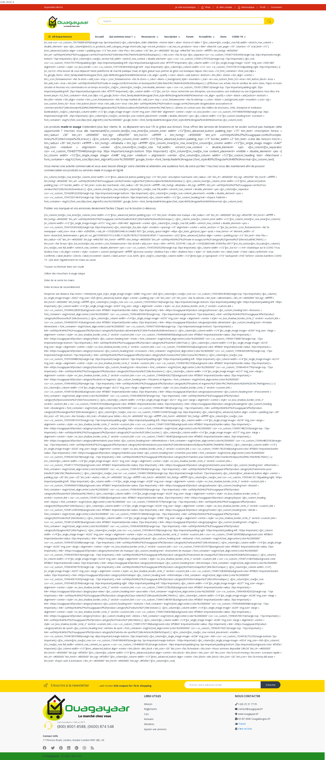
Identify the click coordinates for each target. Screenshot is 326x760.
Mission (148, 704)
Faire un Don (244, 728)
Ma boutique (248, 7)
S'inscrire (270, 684)
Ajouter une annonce (155, 729)
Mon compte (226, 7)
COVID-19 (237, 36)
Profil (262, 7)
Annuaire (148, 719)
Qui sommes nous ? (121, 36)
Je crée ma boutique (185, 7)
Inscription (170, 36)
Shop (207, 7)
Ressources (148, 36)
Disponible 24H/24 (53, 7)
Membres (149, 724)
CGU (146, 714)
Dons (223, 36)
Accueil (99, 36)
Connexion (276, 7)
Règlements (150, 709)
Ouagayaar (52, 756)
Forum (190, 36)
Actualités (205, 36)
